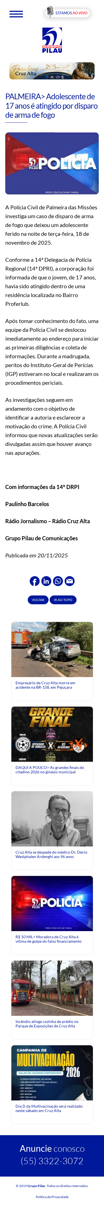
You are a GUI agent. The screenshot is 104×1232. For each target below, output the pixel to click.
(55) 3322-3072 (52, 1160)
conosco (52, 1148)
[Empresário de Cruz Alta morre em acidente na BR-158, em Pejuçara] (52, 650)
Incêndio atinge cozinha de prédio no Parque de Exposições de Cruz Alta (47, 1023)
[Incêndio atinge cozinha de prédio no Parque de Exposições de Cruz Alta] (52, 987)
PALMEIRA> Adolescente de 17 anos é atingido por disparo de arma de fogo (51, 105)
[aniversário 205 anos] (52, 70)
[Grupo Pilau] (52, 40)
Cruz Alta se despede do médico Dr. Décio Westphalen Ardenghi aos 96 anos (51, 854)
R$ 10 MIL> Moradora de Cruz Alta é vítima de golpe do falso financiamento (49, 939)
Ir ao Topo (63, 600)
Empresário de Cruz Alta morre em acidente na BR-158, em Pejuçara (45, 685)
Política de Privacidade (52, 1197)
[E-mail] (70, 580)
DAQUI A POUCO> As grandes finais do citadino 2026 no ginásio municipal (50, 769)
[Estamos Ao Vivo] (67, 13)
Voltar (38, 600)
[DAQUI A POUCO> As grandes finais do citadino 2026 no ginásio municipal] (52, 753)
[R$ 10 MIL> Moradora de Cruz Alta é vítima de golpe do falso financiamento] (52, 902)
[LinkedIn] (46, 580)
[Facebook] (35, 580)
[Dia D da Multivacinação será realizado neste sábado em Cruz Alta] (52, 1095)
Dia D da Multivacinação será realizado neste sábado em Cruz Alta (49, 1108)
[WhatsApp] (58, 580)
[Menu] (16, 14)
